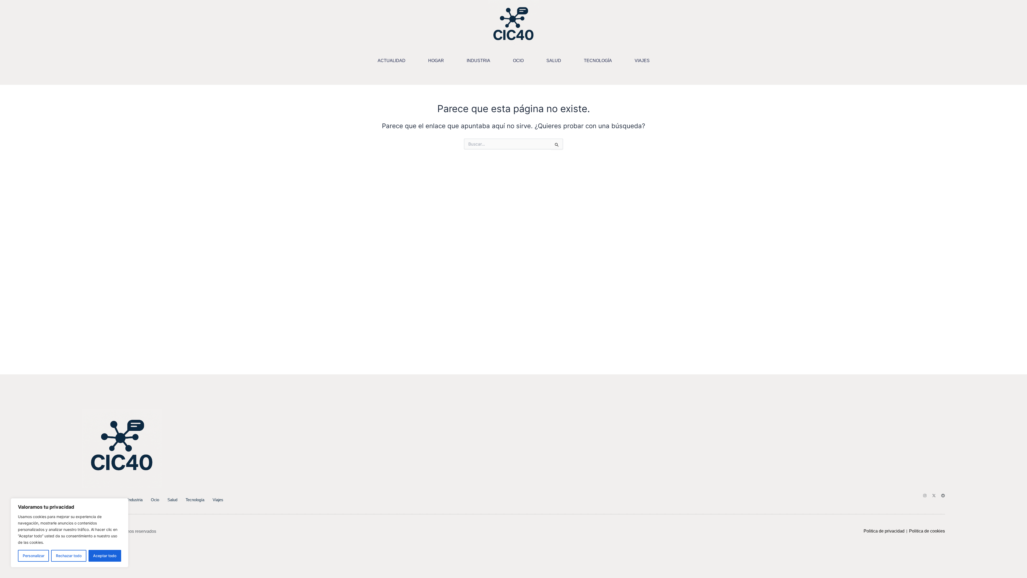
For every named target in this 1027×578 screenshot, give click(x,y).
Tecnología (598, 60)
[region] (69, 532)
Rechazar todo (69, 555)
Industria (478, 60)
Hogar (436, 60)
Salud (553, 60)
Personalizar (33, 555)
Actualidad (391, 60)
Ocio (518, 60)
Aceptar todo (104, 555)
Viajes (642, 60)
